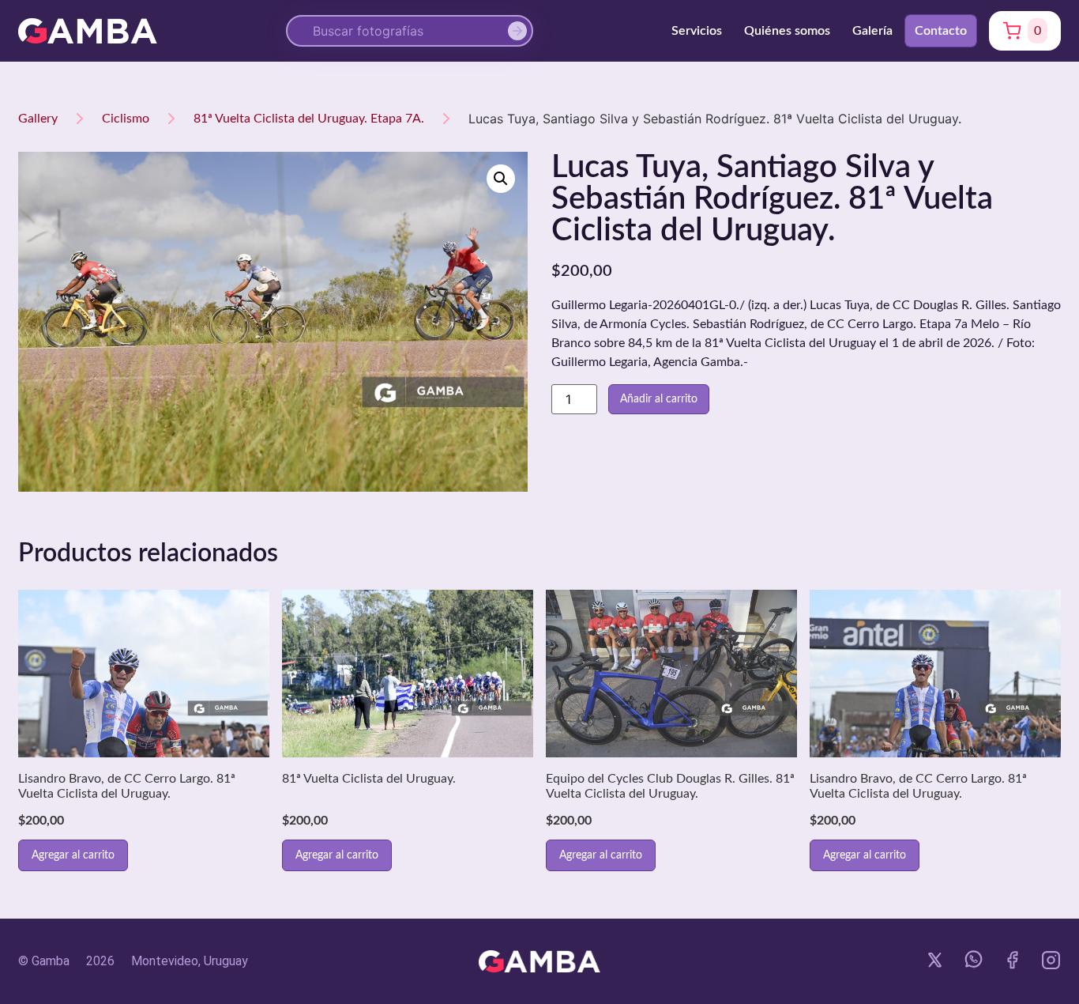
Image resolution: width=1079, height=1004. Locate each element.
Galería (872, 31)
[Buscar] (520, 30)
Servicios (696, 31)
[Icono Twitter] (935, 960)
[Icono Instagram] (1051, 960)
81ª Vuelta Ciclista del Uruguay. (369, 778)
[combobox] (409, 31)
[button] (501, 178)
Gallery (38, 118)
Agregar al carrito (73, 855)
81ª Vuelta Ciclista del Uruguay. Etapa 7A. (309, 118)
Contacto (941, 31)
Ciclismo (125, 118)
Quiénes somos (787, 31)
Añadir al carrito (658, 399)
